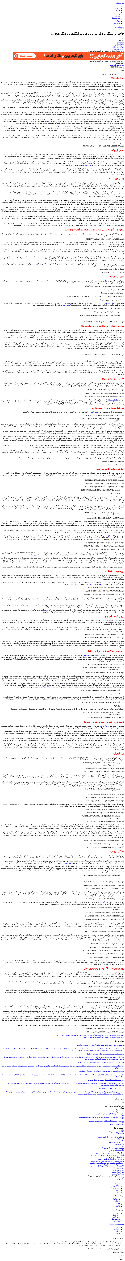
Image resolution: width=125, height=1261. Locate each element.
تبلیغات (118, 1185)
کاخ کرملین (106, 535)
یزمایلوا (62, 305)
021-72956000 (112, 1224)
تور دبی (118, 1203)
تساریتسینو (67, 863)
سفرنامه (117, 19)
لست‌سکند (120, 3)
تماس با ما (117, 23)
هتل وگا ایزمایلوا (109, 303)
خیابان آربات (103, 726)
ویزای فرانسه (116, 1220)
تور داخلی (117, 10)
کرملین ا (68, 305)
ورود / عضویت (119, 27)
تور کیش (117, 1206)
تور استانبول (116, 1199)
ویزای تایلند (116, 1217)
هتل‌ (119, 14)
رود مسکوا (112, 939)
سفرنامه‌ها (120, 44)
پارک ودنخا (46, 610)
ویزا (119, 12)
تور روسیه (88, 165)
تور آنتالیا (117, 1201)
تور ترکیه (117, 1204)
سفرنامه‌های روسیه (118, 47)
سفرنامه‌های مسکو (118, 49)
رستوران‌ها (116, 1188)
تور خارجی (116, 8)
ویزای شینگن (116, 1215)
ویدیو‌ (118, 1192)
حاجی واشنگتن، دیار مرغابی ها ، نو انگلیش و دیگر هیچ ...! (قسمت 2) (102, 1037)
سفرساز (117, 16)
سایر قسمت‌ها (119, 63)
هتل (106, 281)
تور (37, 264)
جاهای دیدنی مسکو (95, 584)
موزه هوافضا (33, 554)
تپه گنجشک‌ (85, 655)
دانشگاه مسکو (47, 687)
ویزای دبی (117, 1213)
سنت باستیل (94, 412)
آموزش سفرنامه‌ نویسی (116, 65)
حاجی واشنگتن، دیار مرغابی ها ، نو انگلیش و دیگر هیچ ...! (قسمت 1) (89, 1035)
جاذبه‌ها (118, 1190)
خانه (119, 7)
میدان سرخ (74, 507)
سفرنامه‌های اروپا (118, 45)
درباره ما (117, 1183)
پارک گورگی (104, 902)
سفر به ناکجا (116, 18)
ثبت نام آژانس (115, 1186)
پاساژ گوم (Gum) (113, 400)
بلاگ (119, 21)
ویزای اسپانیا (116, 1219)
